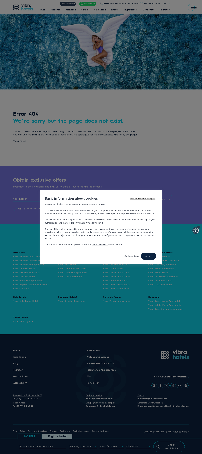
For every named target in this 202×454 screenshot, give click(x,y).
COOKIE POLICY (100, 244)
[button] (195, 230)
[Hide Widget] (198, 227)
